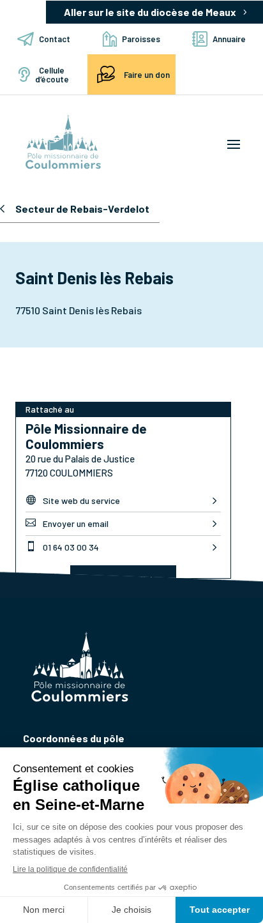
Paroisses (141, 39)
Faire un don (147, 75)
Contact (54, 39)
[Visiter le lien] (63, 143)
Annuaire (229, 39)
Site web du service (73, 500)
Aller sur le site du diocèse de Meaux (150, 12)
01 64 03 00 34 (62, 547)
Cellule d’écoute (52, 74)
